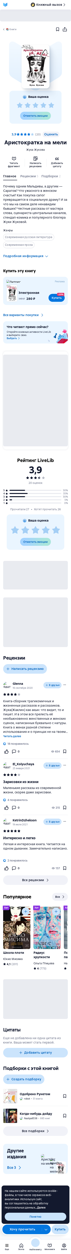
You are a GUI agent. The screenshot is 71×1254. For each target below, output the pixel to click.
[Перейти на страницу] (35, 790)
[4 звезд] (43, 105)
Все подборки (33, 1131)
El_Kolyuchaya (23, 764)
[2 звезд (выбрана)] (21, 134)
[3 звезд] (35, 105)
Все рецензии (33, 880)
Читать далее (12, 736)
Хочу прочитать (22, 1229)
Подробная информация (23, 256)
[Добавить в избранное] (57, 29)
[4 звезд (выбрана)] (28, 134)
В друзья (54, 685)
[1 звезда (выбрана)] (18, 134)
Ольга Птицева (44, 963)
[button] (35, 66)
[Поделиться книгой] (65, 29)
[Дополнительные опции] (46, 1229)
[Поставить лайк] (6, 751)
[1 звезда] (20, 105)
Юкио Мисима (13, 959)
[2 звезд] (27, 105)
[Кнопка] (26, 911)
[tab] (10, 177)
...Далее (40, 1207)
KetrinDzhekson (25, 820)
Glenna (18, 684)
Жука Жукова (35, 149)
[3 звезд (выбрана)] (25, 134)
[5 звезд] (51, 105)
